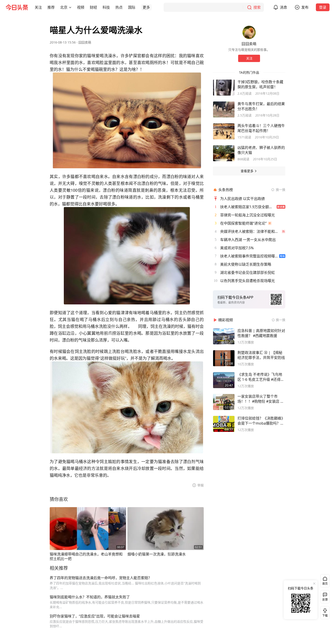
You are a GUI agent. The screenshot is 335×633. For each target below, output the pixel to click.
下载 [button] (324, 611)
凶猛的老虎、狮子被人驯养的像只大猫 (261, 150)
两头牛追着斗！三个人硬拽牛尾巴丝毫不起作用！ (261, 128)
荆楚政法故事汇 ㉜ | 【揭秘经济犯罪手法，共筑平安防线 (261, 355)
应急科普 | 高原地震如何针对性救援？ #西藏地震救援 (261, 333)
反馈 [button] (325, 600)
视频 (80, 7)
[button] (38, 7)
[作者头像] (249, 32)
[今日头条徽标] (16, 7)
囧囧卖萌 (84, 42)
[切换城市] (70, 7)
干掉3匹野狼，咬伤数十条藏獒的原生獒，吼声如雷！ (260, 84)
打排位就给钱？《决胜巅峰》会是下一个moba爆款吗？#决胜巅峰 (261, 421)
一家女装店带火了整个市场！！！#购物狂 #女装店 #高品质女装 (260, 399)
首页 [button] (325, 584)
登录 (322, 7)
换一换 (280, 189)
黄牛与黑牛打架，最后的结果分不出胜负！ (261, 106)
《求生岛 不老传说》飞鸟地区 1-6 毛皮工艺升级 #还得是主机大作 (260, 377)
